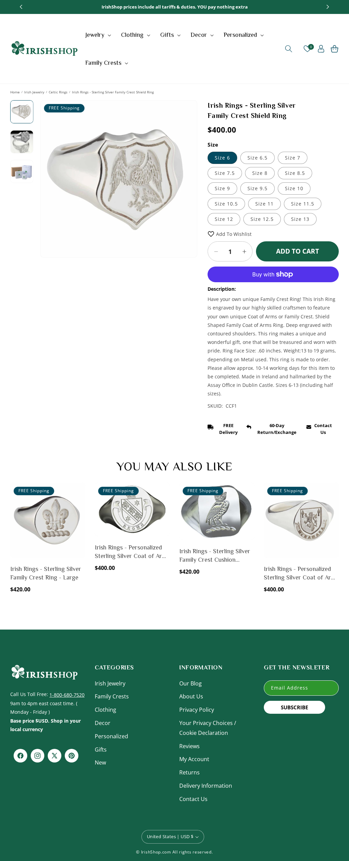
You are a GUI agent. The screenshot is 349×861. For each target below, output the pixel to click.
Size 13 (300, 219)
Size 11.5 (302, 203)
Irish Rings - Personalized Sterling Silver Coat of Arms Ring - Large (132, 552)
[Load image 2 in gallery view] (21, 141)
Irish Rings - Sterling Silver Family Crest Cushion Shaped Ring (214, 556)
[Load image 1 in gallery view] (21, 111)
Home (15, 92)
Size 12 (224, 219)
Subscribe (294, 707)
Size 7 (292, 157)
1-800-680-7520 (67, 695)
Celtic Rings (58, 92)
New (100, 762)
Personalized (111, 736)
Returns (189, 772)
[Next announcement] (327, 6)
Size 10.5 (226, 203)
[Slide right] (187, 177)
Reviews (189, 746)
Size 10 (294, 188)
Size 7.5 (225, 173)
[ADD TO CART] (78, 507)
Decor (102, 723)
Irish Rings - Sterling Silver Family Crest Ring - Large (45, 573)
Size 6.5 (257, 157)
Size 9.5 (257, 188)
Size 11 (264, 203)
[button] (99, 35)
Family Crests (112, 696)
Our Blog (190, 683)
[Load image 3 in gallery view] (21, 171)
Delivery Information (205, 785)
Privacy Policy (196, 709)
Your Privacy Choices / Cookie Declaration (207, 728)
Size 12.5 (262, 219)
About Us (191, 696)
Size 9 (222, 188)
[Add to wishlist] (78, 492)
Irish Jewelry (34, 92)
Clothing (105, 709)
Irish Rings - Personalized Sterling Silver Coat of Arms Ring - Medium (301, 573)
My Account (194, 759)
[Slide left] (50, 177)
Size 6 (222, 157)
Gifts (101, 749)
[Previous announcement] (21, 6)
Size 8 (260, 173)
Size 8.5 (295, 173)
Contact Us (193, 799)
